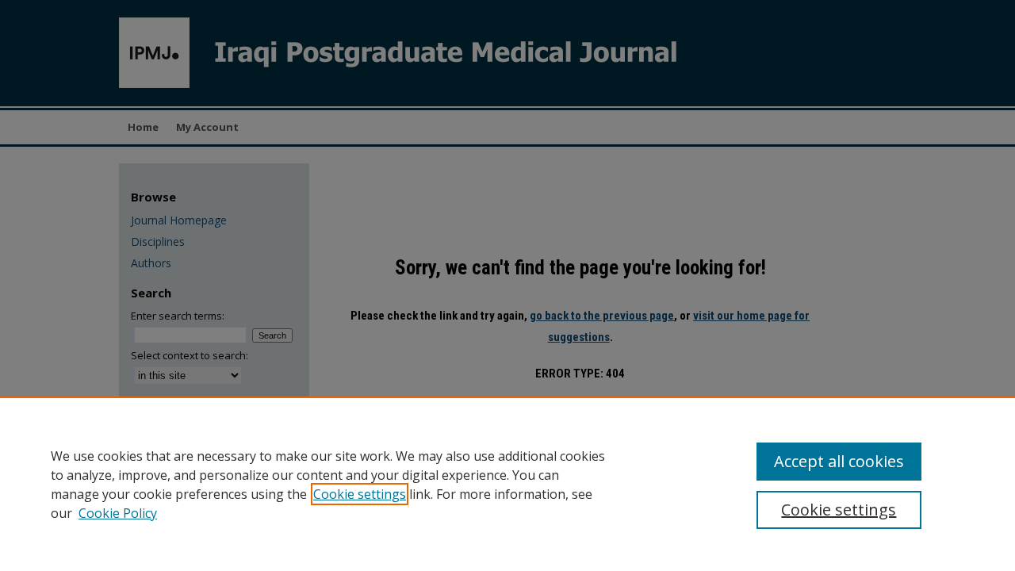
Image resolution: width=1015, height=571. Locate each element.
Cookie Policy (118, 513)
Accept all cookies (839, 461)
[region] (507, 484)
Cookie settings (359, 494)
